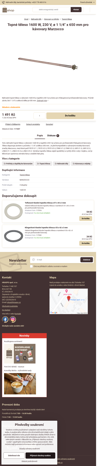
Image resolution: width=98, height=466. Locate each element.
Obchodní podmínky (10, 306)
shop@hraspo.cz (14, 302)
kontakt (18, 314)
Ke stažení (6, 310)
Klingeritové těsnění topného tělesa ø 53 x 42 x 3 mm (46, 228)
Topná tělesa (25, 175)
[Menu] (93, 9)
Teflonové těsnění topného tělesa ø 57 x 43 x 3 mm (45, 203)
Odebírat (86, 260)
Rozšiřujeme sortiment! (13, 341)
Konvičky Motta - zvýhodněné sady (18, 371)
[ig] (13, 322)
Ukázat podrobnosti (29, 461)
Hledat (76, 10)
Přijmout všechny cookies (40, 456)
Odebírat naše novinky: (18, 264)
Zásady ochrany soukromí (64, 459)
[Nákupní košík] (87, 9)
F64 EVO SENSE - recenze (14, 367)
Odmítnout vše (14, 456)
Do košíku (70, 115)
